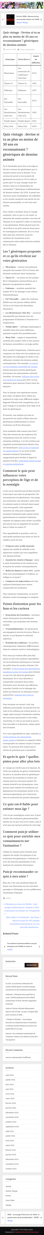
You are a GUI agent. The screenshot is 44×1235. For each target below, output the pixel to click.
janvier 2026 (11, 1108)
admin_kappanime (27, 49)
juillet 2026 (10, 1079)
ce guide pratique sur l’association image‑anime (22, 736)
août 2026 (10, 1075)
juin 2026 (10, 1084)
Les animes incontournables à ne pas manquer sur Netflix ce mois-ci (22, 944)
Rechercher (11, 961)
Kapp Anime (18, 3)
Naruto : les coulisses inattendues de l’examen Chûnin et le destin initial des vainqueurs (22, 1036)
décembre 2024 (12, 1159)
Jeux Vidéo (10, 1200)
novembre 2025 (12, 1117)
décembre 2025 (12, 1112)
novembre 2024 (12, 1164)
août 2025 (10, 1131)
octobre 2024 (11, 1168)
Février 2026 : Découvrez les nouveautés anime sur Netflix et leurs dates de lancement (27, 18)
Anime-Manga (20, 22)
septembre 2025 (12, 1126)
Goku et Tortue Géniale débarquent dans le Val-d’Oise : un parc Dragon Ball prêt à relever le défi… (22, 1011)
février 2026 (11, 1103)
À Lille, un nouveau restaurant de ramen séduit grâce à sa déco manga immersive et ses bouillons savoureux (21, 986)
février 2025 (11, 1150)
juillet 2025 (10, 1136)
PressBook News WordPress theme (26, 1232)
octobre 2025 (11, 1122)
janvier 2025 (11, 1154)
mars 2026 (10, 1098)
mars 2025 (10, 1145)
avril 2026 (10, 1094)
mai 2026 (9, 1089)
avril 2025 (10, 1140)
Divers (8, 1195)
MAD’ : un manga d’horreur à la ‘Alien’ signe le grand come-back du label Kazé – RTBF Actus (24, 1216)
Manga (8, 1205)
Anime (8, 898)
